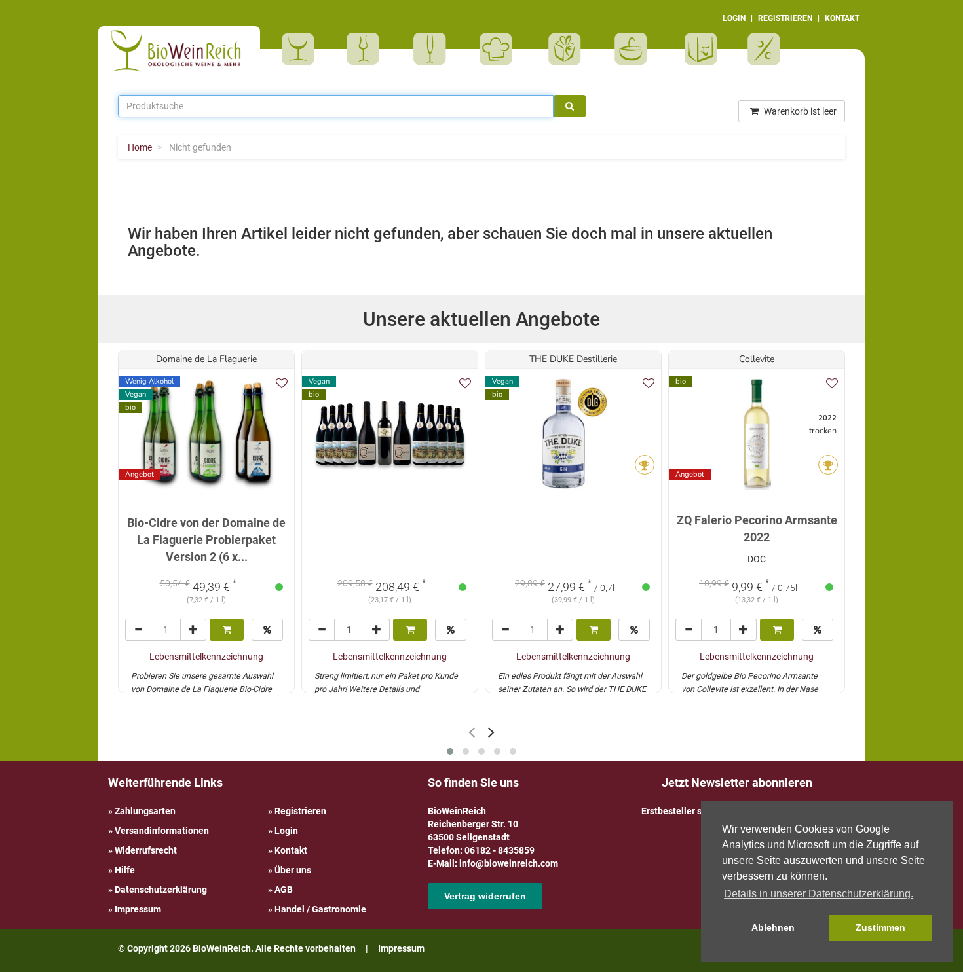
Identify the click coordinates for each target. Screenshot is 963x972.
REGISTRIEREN (785, 18)
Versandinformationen (162, 830)
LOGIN (734, 18)
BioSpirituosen (366, 49)
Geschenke (565, 49)
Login (286, 830)
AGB (283, 889)
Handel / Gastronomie (320, 909)
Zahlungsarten (145, 811)
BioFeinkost (500, 49)
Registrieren (300, 811)
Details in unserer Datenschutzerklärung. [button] (818, 893)
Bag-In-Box (698, 55)
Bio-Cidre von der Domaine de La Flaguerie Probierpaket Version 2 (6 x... (206, 539)
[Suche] (570, 106)
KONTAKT (842, 18)
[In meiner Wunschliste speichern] (282, 383)
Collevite (756, 359)
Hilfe (125, 870)
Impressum (138, 909)
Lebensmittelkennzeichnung (206, 656)
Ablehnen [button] (773, 927)
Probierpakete (635, 49)
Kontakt (290, 850)
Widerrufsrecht (146, 850)
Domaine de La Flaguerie (206, 359)
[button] (450, 751)
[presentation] (471, 732)
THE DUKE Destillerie (573, 359)
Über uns (292, 870)
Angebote (765, 49)
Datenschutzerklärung (161, 889)
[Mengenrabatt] (267, 630)
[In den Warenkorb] (227, 630)
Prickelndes (434, 49)
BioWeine (300, 49)
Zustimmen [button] (880, 927)
